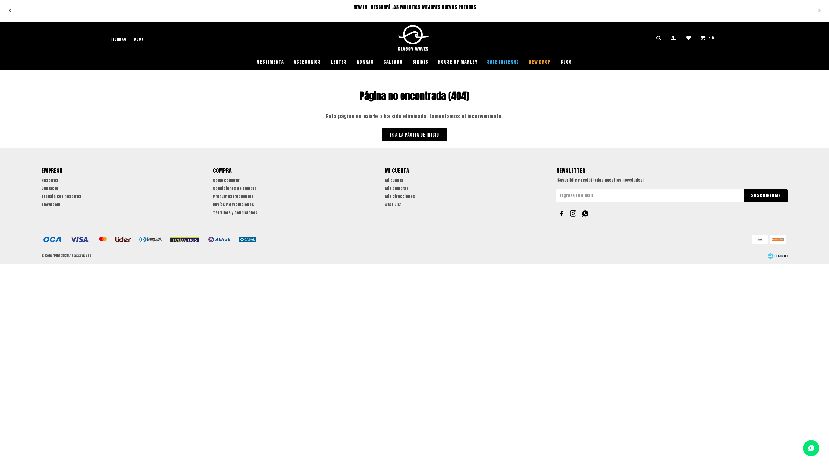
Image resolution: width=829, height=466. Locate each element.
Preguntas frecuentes (233, 196)
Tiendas (118, 39)
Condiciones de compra (234, 188)
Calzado (393, 62)
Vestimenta (270, 62)
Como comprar (226, 180)
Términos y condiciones (235, 213)
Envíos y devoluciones (233, 204)
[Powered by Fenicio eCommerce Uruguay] (778, 256)
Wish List (393, 204)
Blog (566, 62)
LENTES (339, 62)
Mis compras (397, 188)
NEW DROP (540, 62)
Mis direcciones (400, 196)
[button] (9, 11)
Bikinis (420, 62)
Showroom (50, 204)
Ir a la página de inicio (414, 135)
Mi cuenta (394, 180)
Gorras (365, 62)
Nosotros (49, 180)
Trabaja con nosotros (61, 196)
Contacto (49, 188)
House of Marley (457, 62)
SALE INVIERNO (503, 62)
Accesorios (307, 62)
